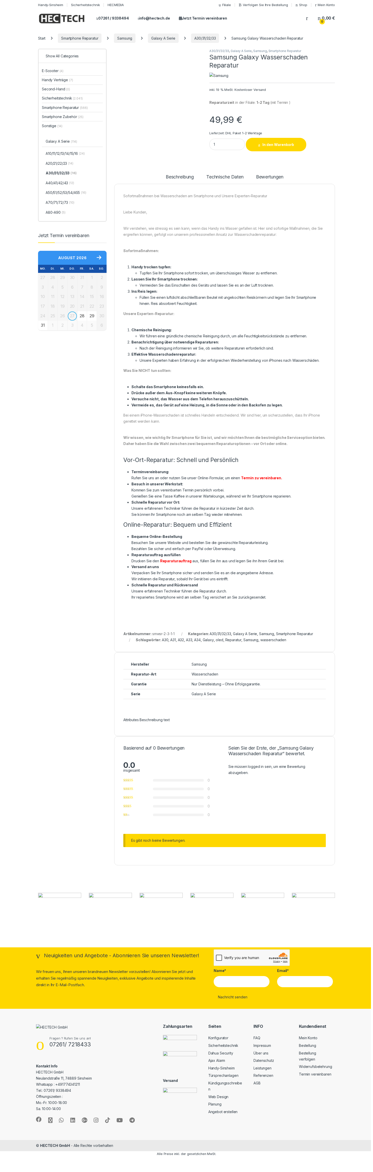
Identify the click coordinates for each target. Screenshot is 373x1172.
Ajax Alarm (216, 1060)
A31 (173, 640)
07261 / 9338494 (113, 18)
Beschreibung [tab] (180, 177)
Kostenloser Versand (250, 90)
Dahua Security (220, 1053)
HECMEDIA (116, 5)
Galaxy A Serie (163, 38)
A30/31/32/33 (205, 38)
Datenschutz (263, 1060)
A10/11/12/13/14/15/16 (65, 153)
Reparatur (233, 640)
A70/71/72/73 (60, 202)
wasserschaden (273, 640)
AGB (257, 1083)
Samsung (124, 38)
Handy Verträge (57, 80)
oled (219, 640)
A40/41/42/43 (60, 183)
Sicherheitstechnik (85, 5)
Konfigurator (218, 1038)
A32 (181, 640)
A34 (197, 640)
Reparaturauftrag (176, 561)
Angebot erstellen (223, 1112)
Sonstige (52, 126)
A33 (189, 640)
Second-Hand (56, 89)
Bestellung (307, 1045)
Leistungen (262, 1068)
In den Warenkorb (278, 144)
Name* (220, 970)
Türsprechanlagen (223, 1075)
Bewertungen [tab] (269, 177)
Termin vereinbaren (315, 1074)
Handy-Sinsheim (50, 5)
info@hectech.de (154, 18)
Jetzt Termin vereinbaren (204, 18)
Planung (215, 1104)
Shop (303, 5)
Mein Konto (326, 5)
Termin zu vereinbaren (261, 478)
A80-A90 (55, 212)
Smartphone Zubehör (62, 116)
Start (41, 38)
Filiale (226, 5)
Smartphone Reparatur (79, 38)
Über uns (260, 1053)
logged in (256, 766)
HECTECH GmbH (55, 1145)
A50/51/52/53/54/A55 (66, 192)
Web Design (218, 1097)
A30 (165, 640)
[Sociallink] (39, 1119)
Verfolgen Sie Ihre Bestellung (265, 5)
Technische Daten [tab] (225, 177)
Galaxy (208, 640)
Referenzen (263, 1075)
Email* (283, 970)
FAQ (256, 1038)
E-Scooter (52, 71)
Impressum (262, 1045)
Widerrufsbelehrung (315, 1066)
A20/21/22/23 (59, 163)
